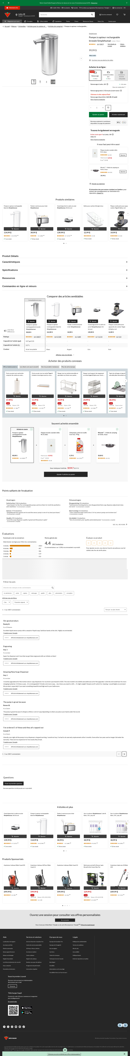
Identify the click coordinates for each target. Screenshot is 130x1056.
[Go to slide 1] (33, 82)
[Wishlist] (117, 15)
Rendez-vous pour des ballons (34, 962)
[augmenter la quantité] (90, 107)
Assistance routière (31, 952)
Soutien (75, 8)
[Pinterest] (20, 1027)
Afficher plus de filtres (9, 598)
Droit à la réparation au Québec (80, 958)
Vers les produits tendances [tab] (50, 367)
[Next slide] (127, 3)
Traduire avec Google (10, 633)
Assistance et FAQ (7, 945)
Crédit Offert (56, 8)
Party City (101, 21)
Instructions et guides (31, 969)
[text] (15, 236)
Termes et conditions (78, 945)
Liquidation (58, 21)
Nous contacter (7, 965)
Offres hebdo (44, 21)
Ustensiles (22, 26)
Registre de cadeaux (31, 958)
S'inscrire (12, 986)
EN (124, 8)
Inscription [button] (67, 8)
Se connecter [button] (118, 8)
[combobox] (117, 609)
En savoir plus (12, 1001)
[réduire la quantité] (103, 107)
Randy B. (6, 624)
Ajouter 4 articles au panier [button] (66, 474)
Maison (14, 26)
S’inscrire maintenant (88, 925)
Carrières (51, 952)
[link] (97, 44)
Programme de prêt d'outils (33, 965)
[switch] (6, 330)
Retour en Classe (88, 21)
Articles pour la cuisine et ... (37, 26)
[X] (8, 1027)
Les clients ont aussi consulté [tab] (29, 367)
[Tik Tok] (24, 1027)
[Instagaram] (12, 1027)
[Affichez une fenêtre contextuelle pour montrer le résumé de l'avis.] (18, 236)
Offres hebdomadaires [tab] (10, 367)
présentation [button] (58, 593)
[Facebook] (4, 1027)
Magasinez (94, 3)
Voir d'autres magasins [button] (98, 99)
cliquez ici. (100, 193)
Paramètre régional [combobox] (20, 602)
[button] (92, 15)
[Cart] (124, 15)
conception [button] (69, 593)
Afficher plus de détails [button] (64, 355)
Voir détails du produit (112, 45)
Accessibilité (76, 952)
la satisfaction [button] (8, 593)
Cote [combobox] (5, 602)
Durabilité (51, 965)
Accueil (7, 26)
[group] (16, 402)
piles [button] (50, 593)
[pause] (9, 3)
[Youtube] (16, 1027)
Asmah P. (6, 731)
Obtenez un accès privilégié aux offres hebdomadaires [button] (64, 1054)
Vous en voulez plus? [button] (118, 87)
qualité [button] (43, 593)
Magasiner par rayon (14, 21)
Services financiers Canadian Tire (34, 941)
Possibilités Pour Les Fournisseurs (58, 972)
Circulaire (29, 21)
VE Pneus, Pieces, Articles (33, 948)
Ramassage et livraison (9, 952)
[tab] (95, 75)
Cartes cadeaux (30, 955)
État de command (106, 14)
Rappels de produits (8, 958)
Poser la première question (13, 783)
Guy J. (5, 650)
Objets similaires (123, 45)
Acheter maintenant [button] (118, 114)
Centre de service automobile (33, 945)
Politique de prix (77, 955)
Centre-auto (112, 21)
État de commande (8, 948)
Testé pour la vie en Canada (56, 958)
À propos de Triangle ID (55, 945)
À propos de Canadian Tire (56, 941)
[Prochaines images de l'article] (81, 58)
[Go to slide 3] (46, 82)
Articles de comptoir (55, 26)
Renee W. (6, 705)
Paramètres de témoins (9, 969)
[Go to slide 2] (40, 82)
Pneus (76, 21)
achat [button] (17, 593)
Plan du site (76, 948)
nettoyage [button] (34, 593)
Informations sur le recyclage (56, 969)
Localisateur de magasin (9, 941)
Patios (68, 21)
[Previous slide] (3, 3)
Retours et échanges (8, 955)
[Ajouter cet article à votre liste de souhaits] (108, 107)
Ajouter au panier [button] (98, 114)
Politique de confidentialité (80, 941)
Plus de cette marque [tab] (68, 367)
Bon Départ (52, 962)
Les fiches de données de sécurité (12, 962)
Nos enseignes (53, 948)
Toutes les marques (54, 955)
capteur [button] (25, 593)
